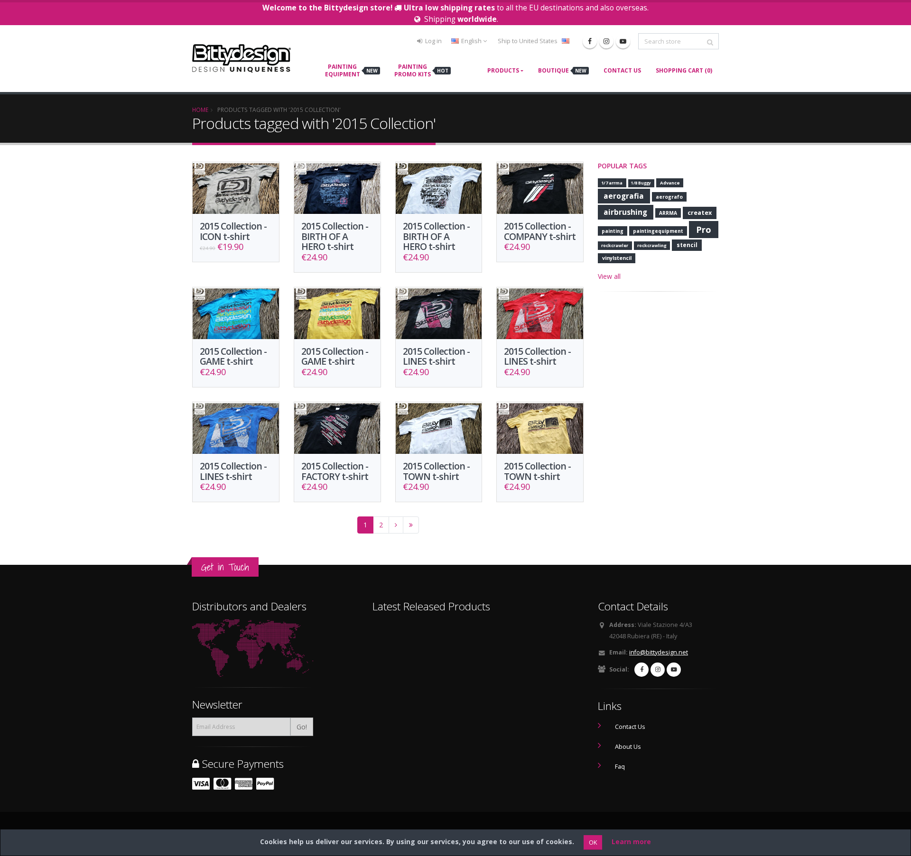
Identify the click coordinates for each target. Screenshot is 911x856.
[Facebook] (590, 41)
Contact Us (622, 70)
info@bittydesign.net (658, 652)
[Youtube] (623, 41)
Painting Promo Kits (421, 70)
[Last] (411, 525)
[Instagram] (606, 41)
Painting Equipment (351, 70)
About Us (628, 747)
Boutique (562, 70)
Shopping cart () (684, 70)
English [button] (471, 41)
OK (593, 842)
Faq (620, 767)
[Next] (396, 525)
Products (503, 70)
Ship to (528, 41)
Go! (302, 726)
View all (609, 276)
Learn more (631, 841)
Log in (433, 41)
